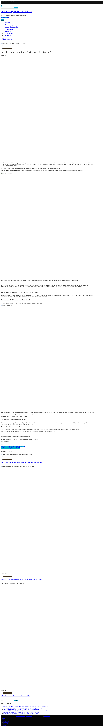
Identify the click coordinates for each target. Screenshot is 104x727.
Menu (2, 19)
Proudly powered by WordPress (24, 716)
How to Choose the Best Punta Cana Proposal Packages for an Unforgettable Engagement (25, 706)
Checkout (5, 719)
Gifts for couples (10, 25)
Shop (4, 725)
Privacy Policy (9, 33)
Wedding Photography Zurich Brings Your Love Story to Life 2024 (21, 579)
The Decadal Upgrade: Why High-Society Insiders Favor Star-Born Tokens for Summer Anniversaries (28, 710)
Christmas (8, 31)
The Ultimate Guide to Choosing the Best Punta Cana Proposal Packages (21, 709)
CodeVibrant (47, 716)
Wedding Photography (11, 27)
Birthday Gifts (9, 29)
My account (6, 722)
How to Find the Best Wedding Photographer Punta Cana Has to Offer (20, 713)
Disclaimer (8, 35)
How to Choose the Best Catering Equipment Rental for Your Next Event (21, 712)
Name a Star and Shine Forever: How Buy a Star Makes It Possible (21, 462)
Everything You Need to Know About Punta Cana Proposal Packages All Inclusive (23, 708)
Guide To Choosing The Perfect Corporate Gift (15, 696)
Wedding (7, 22)
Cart (4, 718)
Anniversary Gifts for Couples (16, 11)
